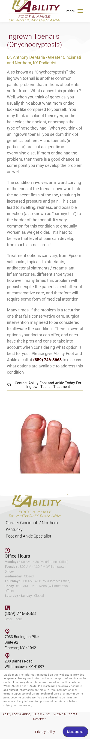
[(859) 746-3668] (7, 608)
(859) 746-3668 (20, 613)
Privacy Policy (45, 732)
